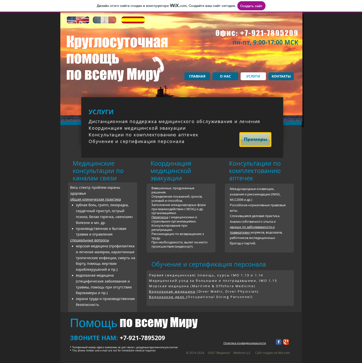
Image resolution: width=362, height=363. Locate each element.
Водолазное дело (167, 297)
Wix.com (284, 353)
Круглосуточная (117, 41)
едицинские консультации (94, 167)
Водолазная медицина (172, 291)
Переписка (159, 217)
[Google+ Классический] (286, 342)
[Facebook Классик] (278, 342)
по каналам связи (98, 174)
